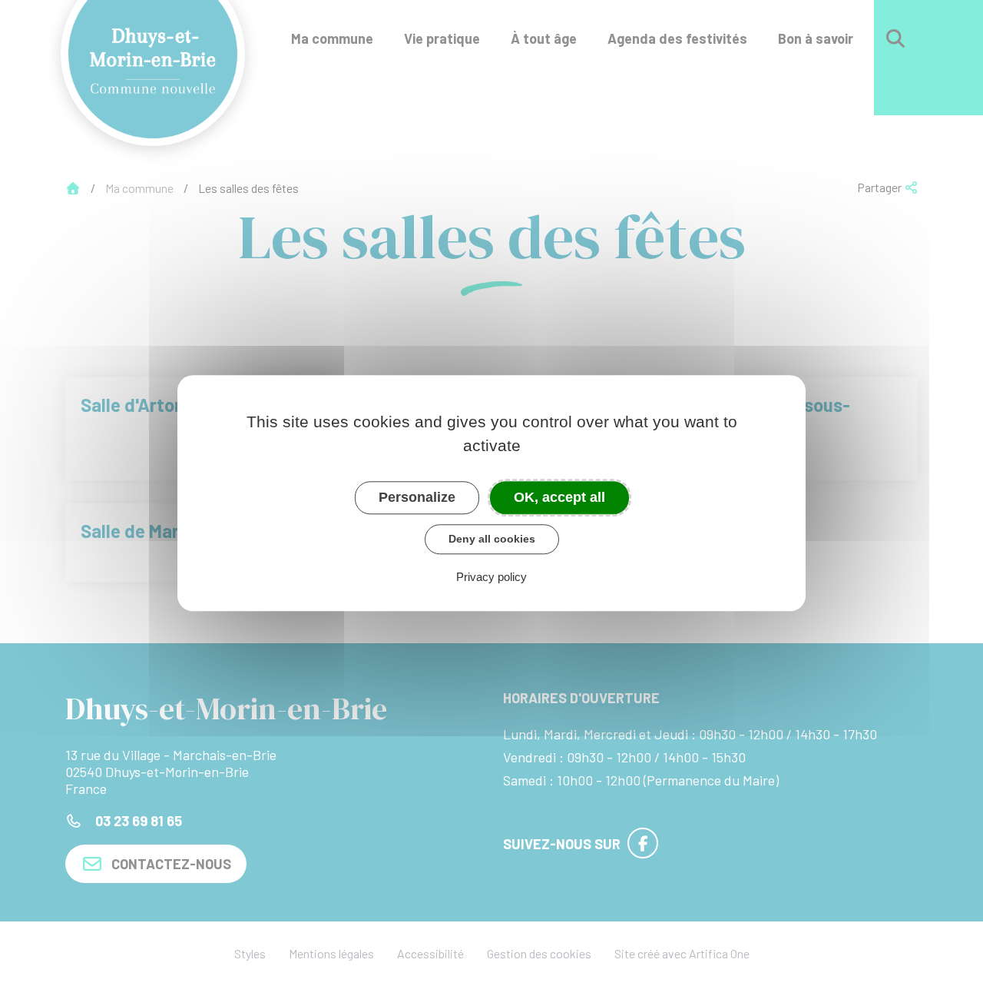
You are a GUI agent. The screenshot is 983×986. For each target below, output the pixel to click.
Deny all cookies (491, 539)
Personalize (417, 497)
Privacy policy (491, 576)
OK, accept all (559, 497)
